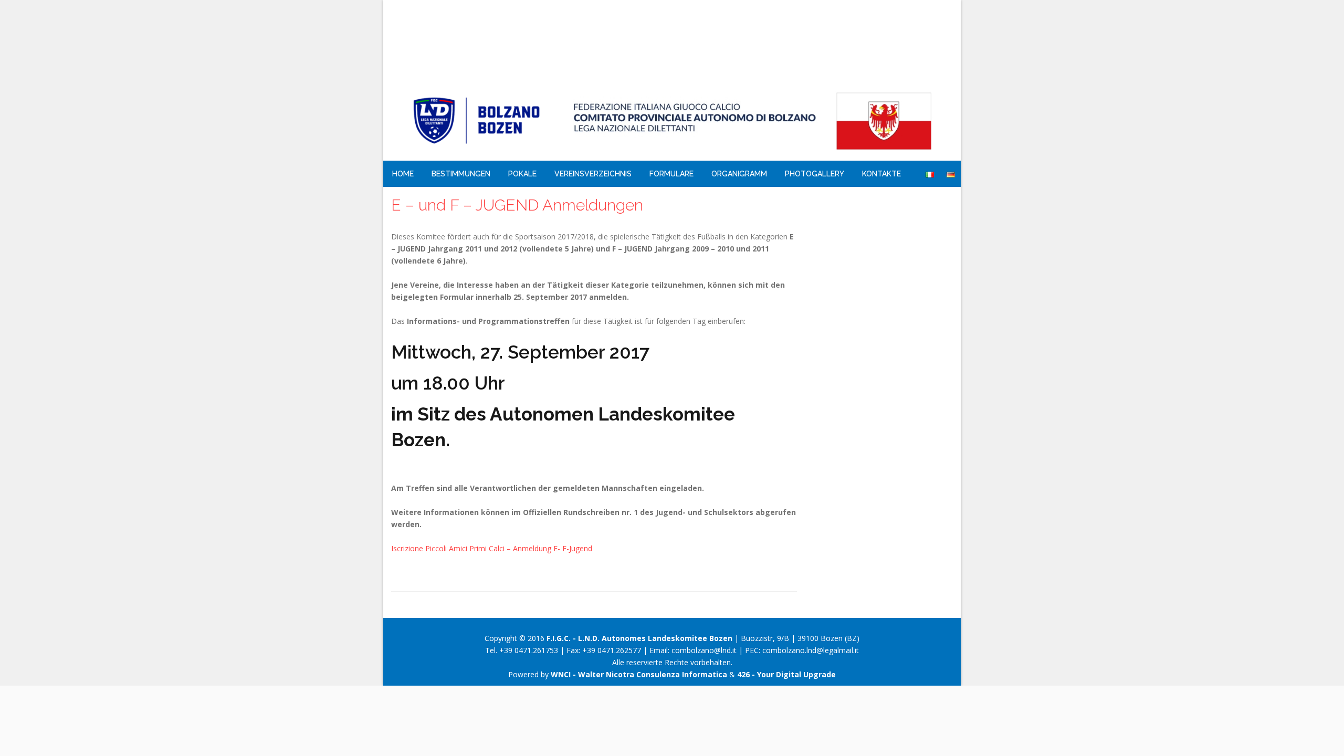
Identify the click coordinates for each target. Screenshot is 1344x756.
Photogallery (814, 174)
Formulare (671, 174)
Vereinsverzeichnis (593, 174)
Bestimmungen (461, 174)
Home (403, 174)
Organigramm (739, 174)
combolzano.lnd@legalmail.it (810, 650)
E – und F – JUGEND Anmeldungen (517, 205)
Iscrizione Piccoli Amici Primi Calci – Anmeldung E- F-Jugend (491, 548)
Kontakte (881, 174)
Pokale (522, 174)
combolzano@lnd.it (704, 650)
